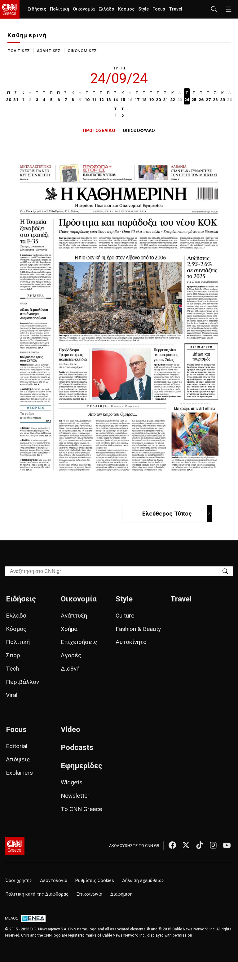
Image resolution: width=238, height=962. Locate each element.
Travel (175, 9)
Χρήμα (69, 628)
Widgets (71, 782)
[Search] (225, 570)
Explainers (19, 772)
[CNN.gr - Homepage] (10, 9)
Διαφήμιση (121, 894)
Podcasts (77, 747)
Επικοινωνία (89, 894)
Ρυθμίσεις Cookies (94, 880)
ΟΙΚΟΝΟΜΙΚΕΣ (82, 50)
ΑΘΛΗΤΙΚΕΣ (49, 50)
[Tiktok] (199, 845)
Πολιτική (59, 9)
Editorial (16, 746)
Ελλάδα (106, 9)
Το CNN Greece (81, 809)
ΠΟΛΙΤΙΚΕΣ (18, 50)
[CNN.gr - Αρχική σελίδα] (14, 846)
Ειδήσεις (37, 9)
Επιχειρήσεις (79, 641)
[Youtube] (227, 845)
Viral (11, 694)
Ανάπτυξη (74, 615)
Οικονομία (84, 9)
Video (70, 729)
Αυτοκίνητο (131, 641)
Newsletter (75, 795)
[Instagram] (213, 845)
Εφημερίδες (81, 765)
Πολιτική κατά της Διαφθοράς (37, 894)
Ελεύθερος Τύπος (167, 513)
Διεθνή (70, 668)
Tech (12, 668)
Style (143, 9)
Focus (158, 9)
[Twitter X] (186, 845)
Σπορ (13, 655)
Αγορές (71, 655)
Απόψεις (18, 759)
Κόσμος (126, 9)
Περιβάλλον (22, 681)
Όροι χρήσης (19, 880)
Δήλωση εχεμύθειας (143, 880)
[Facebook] (172, 845)
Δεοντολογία (53, 880)
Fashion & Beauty (138, 628)
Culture (125, 615)
